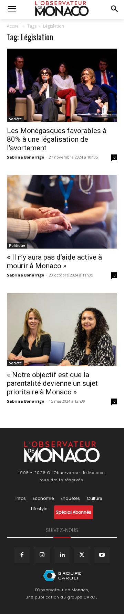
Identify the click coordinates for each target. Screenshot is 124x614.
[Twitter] (82, 555)
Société (15, 119)
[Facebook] (22, 555)
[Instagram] (42, 555)
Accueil (14, 26)
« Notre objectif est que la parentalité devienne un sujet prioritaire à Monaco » (52, 383)
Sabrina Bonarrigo (25, 157)
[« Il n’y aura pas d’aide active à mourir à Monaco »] (62, 211)
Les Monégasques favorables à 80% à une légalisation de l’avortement (56, 139)
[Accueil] (62, 575)
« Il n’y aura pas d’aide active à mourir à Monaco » (54, 261)
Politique (17, 245)
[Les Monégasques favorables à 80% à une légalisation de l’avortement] (62, 85)
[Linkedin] (62, 555)
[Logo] (62, 8)
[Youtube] (102, 555)
